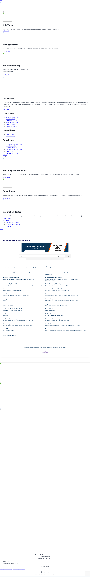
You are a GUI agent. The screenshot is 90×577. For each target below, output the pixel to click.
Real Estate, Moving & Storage (10, 318)
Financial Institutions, (7, 290)
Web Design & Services (50, 280)
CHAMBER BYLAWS (11, 146)
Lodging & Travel (49, 304)
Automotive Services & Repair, (76, 272)
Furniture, (27, 325)
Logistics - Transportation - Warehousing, (53, 330)
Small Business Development (74, 325)
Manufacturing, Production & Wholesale (12, 308)
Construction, (5, 285)
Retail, (4, 325)
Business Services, (7, 279)
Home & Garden (49, 294)
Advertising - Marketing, (7, 267)
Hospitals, (25, 295)
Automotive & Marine (50, 271)
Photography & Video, (30, 267)
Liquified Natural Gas (18, 310)
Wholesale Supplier (74, 300)
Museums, (26, 272)
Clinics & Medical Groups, (11, 295)
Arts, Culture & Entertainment (10, 271)
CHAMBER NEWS (10, 134)
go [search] (68, 256)
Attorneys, (5, 305)
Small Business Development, (58, 325)
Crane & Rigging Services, (35, 285)
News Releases (35, 347)
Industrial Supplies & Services (52, 299)
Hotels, (46, 305)
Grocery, (57, 320)
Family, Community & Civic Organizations (55, 283)
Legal (4, 304)
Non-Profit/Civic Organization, (51, 285)
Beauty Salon (52, 310)
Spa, (66, 325)
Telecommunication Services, (60, 279)
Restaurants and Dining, (50, 320)
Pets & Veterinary (7, 313)
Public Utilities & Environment (52, 313)
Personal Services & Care (51, 308)
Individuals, (58, 290)
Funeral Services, (61, 285)
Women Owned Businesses (9, 335)
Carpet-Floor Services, (62, 295)
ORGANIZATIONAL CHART (13, 147)
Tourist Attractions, (52, 305)
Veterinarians (5, 315)
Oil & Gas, (11, 310)
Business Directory (28, 347)
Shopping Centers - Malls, (20, 325)
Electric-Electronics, (58, 300)
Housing (5, 299)
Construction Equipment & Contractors (12, 283)
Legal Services (10, 305)
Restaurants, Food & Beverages (53, 318)
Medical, (4, 295)
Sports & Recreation (8, 328)
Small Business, (48, 325)
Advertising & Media (8, 266)
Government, (48, 290)
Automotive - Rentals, (81, 330)
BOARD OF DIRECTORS (12, 117)
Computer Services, (49, 279)
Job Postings (50, 347)
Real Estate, (5, 320)
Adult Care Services (69, 285)
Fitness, (47, 310)
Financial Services (20, 290)
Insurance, (14, 290)
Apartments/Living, (12, 320)
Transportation (49, 328)
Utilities (62, 315)
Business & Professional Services (11, 277)
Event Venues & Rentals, (8, 272)
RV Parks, (62, 305)
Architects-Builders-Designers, (23, 285)
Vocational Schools (65, 290)
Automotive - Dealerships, (64, 272)
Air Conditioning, (48, 295)
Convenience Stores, (10, 325)
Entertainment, (16, 272)
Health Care (5, 294)
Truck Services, (66, 330)
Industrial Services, (49, 300)
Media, (14, 267)
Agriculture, (47, 267)
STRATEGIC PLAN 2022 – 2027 (14, 144)
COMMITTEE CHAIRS (11, 120)
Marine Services (48, 274)
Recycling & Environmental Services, (53, 315)
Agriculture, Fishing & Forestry (53, 266)
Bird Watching (11, 330)
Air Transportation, (73, 330)
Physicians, (20, 295)
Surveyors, (28, 320)
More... (36, 267)
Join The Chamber (62, 347)
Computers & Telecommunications (53, 277)
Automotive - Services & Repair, (51, 272)
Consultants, (18, 279)
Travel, (58, 305)
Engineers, (13, 279)
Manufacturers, (6, 310)
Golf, (4, 330)
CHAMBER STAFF (10, 119)
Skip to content (4, 1)
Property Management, (20, 320)
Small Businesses (49, 324)
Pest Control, (55, 295)
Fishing (51, 267)
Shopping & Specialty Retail (9, 324)
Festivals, (22, 272)
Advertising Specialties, (21, 267)
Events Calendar (43, 347)
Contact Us (55, 347)
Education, (53, 290)
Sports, (6, 330)
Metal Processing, (66, 300)
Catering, (61, 320)
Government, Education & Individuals (54, 288)
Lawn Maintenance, (72, 295)
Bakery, (65, 320)
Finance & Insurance (8, 288)
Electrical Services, (12, 285)
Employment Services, (26, 279)
